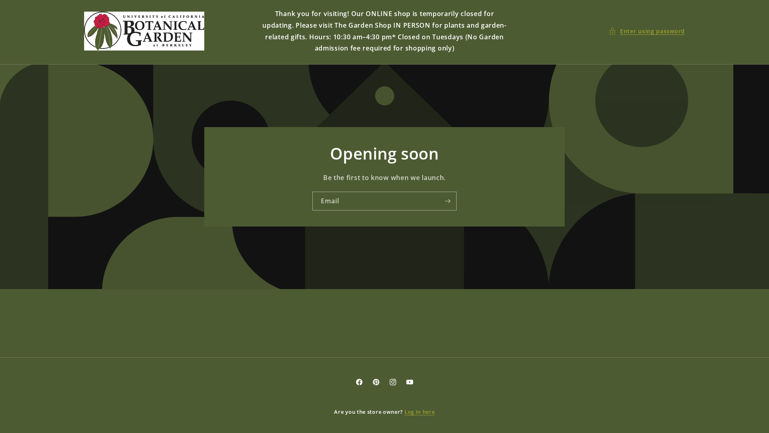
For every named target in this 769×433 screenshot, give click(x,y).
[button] (647, 31)
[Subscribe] (447, 201)
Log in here (420, 411)
